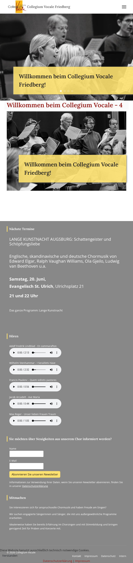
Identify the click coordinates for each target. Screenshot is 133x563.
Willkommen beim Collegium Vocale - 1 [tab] (61, 91)
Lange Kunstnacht (51, 310)
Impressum (82, 561)
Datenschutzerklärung (35, 486)
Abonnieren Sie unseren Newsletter (35, 474)
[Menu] (124, 7)
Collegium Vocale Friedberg (48, 6)
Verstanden (9, 555)
